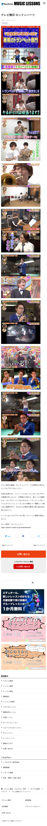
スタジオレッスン (9, 707)
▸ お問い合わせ (23, 566)
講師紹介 (6, 696)
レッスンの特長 (9, 701)
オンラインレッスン (10, 722)
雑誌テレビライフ (7, 545)
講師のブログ (8, 743)
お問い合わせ (8, 748)
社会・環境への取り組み (12, 778)
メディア (4, 23)
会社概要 (5, 806)
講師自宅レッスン (9, 712)
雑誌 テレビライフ (39, 545)
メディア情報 (8, 772)
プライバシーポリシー (32, 806)
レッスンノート (9, 738)
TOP (15, 789)
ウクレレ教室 (8, 681)
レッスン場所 (8, 686)
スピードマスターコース (12, 727)
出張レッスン (8, 717)
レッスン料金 (8, 691)
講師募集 (6, 767)
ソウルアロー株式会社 (11, 762)
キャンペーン (8, 733)
